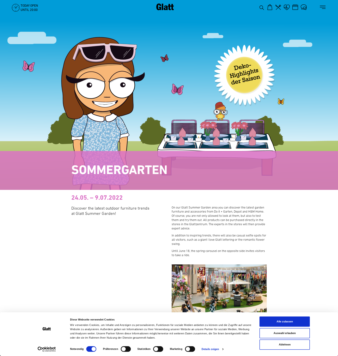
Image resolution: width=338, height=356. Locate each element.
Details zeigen (210, 349)
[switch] (126, 349)
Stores (269, 7)
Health (286, 7)
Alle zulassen (285, 321)
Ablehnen (285, 344)
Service (303, 7)
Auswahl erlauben (285, 333)
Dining (278, 7)
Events (295, 7)
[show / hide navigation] (323, 7)
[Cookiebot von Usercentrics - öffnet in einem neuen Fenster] (46, 349)
